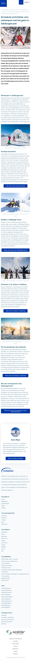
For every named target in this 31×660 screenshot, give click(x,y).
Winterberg (4, 532)
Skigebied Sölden (5, 578)
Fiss (2, 551)
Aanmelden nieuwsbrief (7, 617)
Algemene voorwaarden (15, 638)
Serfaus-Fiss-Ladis (6, 567)
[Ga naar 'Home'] (3, 3)
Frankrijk (3, 520)
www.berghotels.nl (6, 605)
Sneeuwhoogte (5, 503)
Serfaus (3, 545)
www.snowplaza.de (6, 599)
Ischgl (2, 534)
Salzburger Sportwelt (6, 565)
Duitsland (3, 518)
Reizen (3, 505)
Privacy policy (15, 643)
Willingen (3, 547)
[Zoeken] (21, 2)
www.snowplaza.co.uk (6, 601)
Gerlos (3, 549)
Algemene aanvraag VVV (7, 619)
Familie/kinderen (6, 14)
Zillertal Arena (5, 580)
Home (3, 499)
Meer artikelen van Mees (15, 458)
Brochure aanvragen (6, 621)
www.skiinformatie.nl (6, 592)
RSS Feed (3, 624)
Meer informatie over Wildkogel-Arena (15, 250)
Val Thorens (4, 542)
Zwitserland (4, 524)
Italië (2, 522)
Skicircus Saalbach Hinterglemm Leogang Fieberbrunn (15, 574)
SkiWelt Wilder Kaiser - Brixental (9, 559)
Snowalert (4, 615)
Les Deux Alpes (5, 576)
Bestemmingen (15, 12)
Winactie (14, 14)
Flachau (3, 540)
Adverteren (15, 648)
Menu (26, 2)
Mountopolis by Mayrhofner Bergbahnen (11, 570)
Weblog (3, 508)
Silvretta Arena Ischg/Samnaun (9, 561)
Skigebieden (4, 501)
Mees (17, 10)
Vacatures (15, 654)
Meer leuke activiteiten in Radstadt (15, 375)
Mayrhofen (4, 536)
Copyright (15, 641)
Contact (15, 651)
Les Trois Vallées (5, 563)
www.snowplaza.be (6, 594)
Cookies (15, 646)
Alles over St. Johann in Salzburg (15, 311)
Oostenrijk (4, 515)
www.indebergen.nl (6, 588)
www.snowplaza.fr (5, 607)
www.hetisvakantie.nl (6, 590)
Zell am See (4, 538)
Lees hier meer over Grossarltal (15, 186)
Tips (27, 12)
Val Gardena (4, 572)
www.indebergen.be (6, 603)
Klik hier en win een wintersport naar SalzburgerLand (15, 411)
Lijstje (22, 12)
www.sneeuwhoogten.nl (7, 597)
